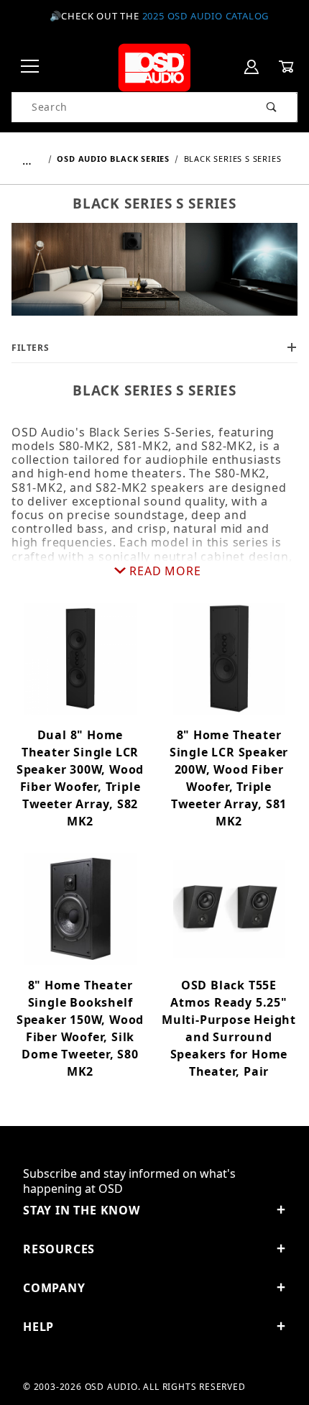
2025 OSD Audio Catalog (205, 15)
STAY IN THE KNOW (81, 1210)
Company (54, 1288)
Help (38, 1327)
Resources (59, 1249)
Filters (30, 348)
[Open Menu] (30, 67)
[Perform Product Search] (272, 107)
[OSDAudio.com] (154, 66)
